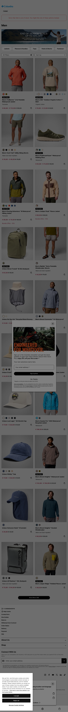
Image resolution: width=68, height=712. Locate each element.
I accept (16, 695)
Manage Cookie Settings (16, 705)
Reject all (16, 700)
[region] (16, 692)
